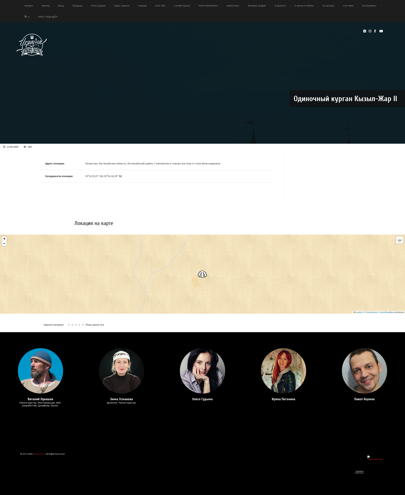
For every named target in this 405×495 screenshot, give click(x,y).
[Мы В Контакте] (365, 31)
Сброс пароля (121, 5)
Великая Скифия (257, 5)
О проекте (280, 5)
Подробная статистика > (359, 472)
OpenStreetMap (387, 312)
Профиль (77, 5)
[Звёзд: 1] (68, 324)
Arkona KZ (39, 453)
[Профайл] (40, 371)
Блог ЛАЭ (160, 5)
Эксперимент (369, 5)
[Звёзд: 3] (75, 324)
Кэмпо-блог (233, 5)
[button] (202, 274)
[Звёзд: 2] (72, 324)
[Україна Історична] (31, 58)
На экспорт (328, 5)
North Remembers (208, 5)
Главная (142, 5)
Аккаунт (29, 5)
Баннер (46, 5)
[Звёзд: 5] (82, 324)
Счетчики (348, 5)
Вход (61, 5)
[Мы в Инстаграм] (370, 31)
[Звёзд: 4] (79, 324)
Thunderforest (371, 312)
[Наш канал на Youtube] (381, 31)
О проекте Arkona (304, 5)
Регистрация (98, 5)
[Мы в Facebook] (376, 31)
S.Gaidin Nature (182, 5)
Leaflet (358, 312)
